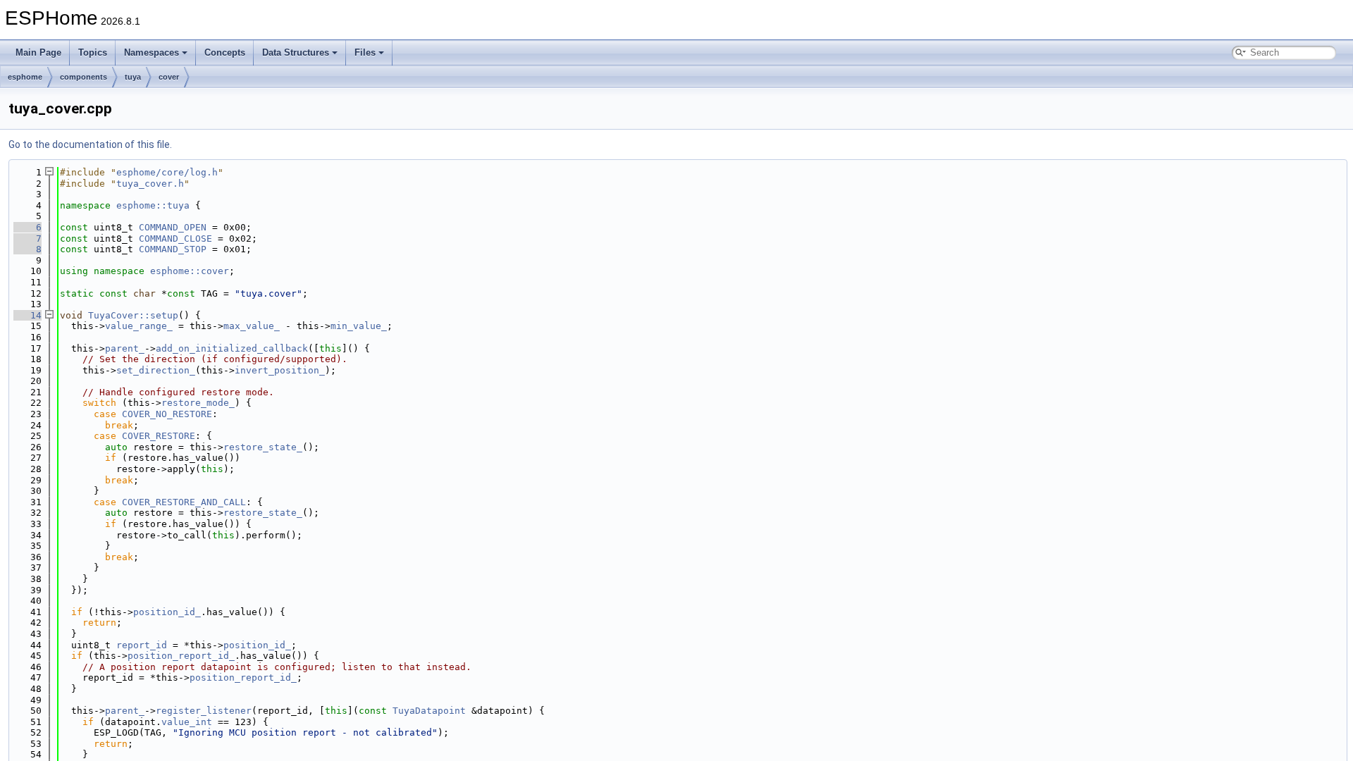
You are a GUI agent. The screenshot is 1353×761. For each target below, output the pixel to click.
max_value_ (251, 326)
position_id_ (167, 612)
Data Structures (295, 52)
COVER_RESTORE (158, 436)
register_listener (204, 710)
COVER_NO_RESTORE (167, 414)
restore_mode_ (198, 402)
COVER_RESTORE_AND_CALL (184, 502)
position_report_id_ (181, 655)
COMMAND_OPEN (172, 227)
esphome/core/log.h (167, 172)
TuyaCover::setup (133, 315)
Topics (92, 52)
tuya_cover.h (150, 183)
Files (365, 52)
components (83, 77)
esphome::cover (189, 271)
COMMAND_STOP (172, 249)
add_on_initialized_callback (232, 348)
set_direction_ (155, 370)
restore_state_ (262, 447)
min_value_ (358, 326)
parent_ (124, 348)
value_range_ (139, 326)
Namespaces (151, 52)
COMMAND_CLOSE (175, 238)
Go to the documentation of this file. (90, 144)
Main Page (38, 52)
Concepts (224, 52)
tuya (133, 77)
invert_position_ (280, 370)
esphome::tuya (153, 205)
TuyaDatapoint (429, 710)
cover (169, 77)
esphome (25, 77)
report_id (141, 645)
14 (27, 315)
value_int (186, 722)
